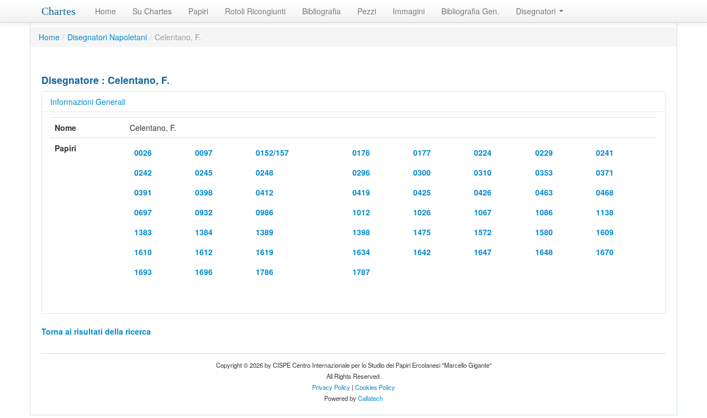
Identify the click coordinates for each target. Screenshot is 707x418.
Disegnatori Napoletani (107, 37)
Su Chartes (152, 11)
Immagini (409, 11)
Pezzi (366, 11)
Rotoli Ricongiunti (255, 11)
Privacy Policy (331, 387)
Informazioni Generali (87, 101)
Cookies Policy (375, 387)
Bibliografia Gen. (470, 11)
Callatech (370, 398)
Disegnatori (537, 11)
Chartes (58, 11)
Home (105, 11)
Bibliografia (321, 11)
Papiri (198, 11)
